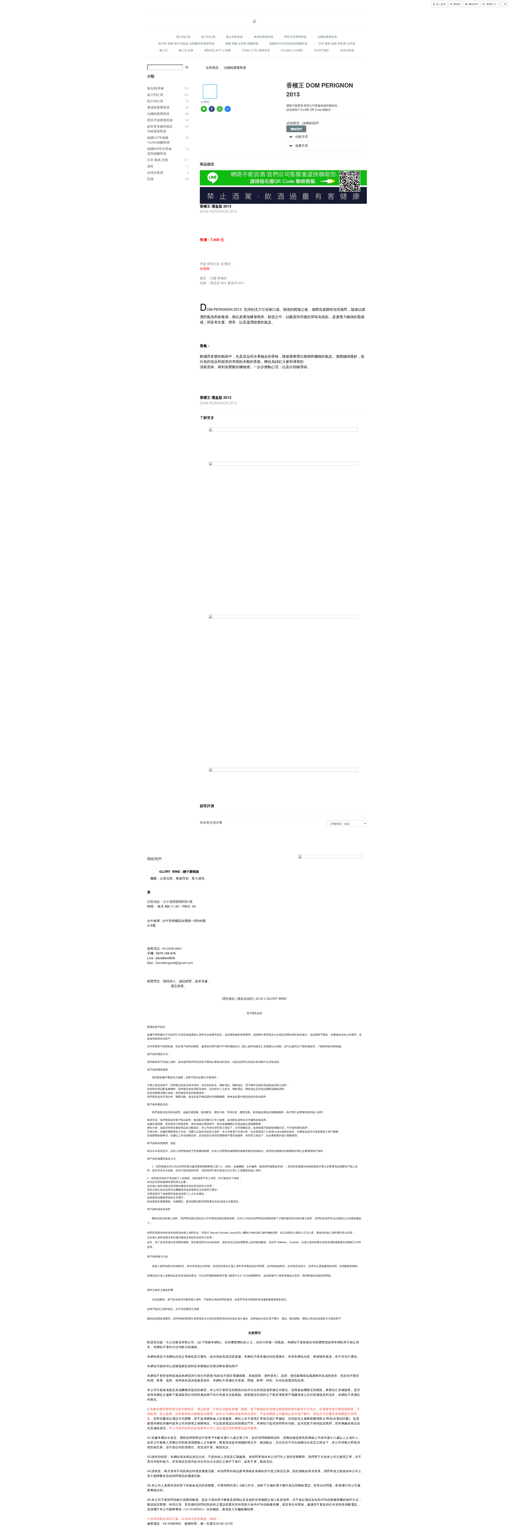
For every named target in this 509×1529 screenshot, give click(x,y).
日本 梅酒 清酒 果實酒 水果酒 (336, 43)
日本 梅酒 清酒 (157, 159)
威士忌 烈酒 (186, 50)
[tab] (326, 136)
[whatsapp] (220, 109)
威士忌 (163, 50)
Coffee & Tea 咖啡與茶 (256, 50)
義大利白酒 (208, 37)
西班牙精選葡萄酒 (295, 37)
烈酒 (150, 179)
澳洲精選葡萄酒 (263, 37)
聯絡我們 (296, 129)
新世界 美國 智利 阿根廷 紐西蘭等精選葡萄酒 (186, 43)
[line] (204, 109)
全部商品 (212, 67)
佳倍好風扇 (347, 50)
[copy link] (228, 109)
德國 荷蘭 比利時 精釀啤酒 (241, 43)
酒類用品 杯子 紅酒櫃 (217, 50)
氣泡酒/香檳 (155, 88)
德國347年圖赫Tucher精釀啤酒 (158, 140)
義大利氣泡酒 (234, 37)
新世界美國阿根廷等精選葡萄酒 (160, 128)
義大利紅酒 (183, 37)
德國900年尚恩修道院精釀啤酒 (288, 43)
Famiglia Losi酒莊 (292, 50)
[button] (326, 136)
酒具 (150, 166)
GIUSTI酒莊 (321, 50)
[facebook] (212, 109)
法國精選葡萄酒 (327, 37)
